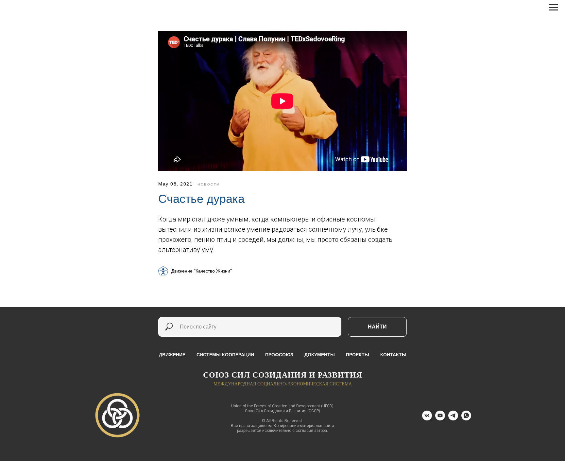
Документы (319, 354)
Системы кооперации (225, 354)
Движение (172, 354)
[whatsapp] (466, 418)
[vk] (427, 418)
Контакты (393, 354)
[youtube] (440, 418)
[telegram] (453, 418)
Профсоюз (279, 354)
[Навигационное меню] (553, 7)
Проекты (357, 354)
